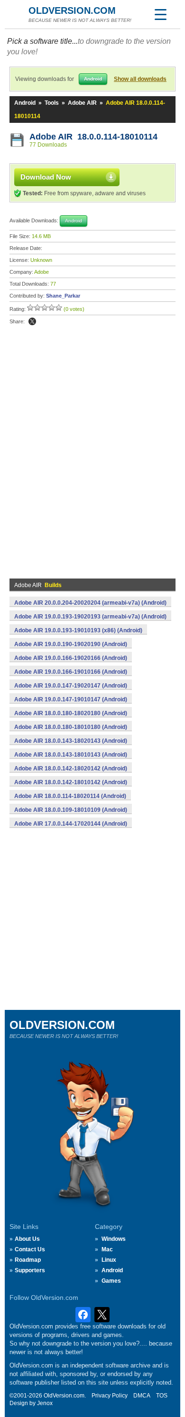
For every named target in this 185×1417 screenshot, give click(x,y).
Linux (109, 1260)
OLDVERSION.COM (72, 10)
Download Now (45, 177)
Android (25, 103)
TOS (161, 1395)
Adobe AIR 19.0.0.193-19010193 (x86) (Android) (78, 630)
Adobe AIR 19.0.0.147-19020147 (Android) (70, 685)
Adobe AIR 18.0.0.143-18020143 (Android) (70, 741)
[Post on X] (32, 321)
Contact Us (30, 1249)
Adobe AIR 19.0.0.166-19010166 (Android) (70, 672)
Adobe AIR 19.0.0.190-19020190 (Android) (70, 644)
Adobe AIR (82, 103)
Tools (52, 103)
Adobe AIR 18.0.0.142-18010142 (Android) (70, 782)
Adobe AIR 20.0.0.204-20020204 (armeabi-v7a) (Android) (90, 602)
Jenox (45, 1403)
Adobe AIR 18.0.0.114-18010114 (93, 136)
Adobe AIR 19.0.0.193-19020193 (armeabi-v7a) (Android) (90, 616)
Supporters (30, 1270)
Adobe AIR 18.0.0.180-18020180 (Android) (70, 713)
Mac (107, 1249)
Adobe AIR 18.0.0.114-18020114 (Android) (70, 796)
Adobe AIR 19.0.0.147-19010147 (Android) (70, 699)
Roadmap (28, 1260)
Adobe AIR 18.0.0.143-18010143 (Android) (70, 754)
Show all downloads (140, 79)
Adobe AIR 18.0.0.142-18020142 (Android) (70, 768)
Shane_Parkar (63, 296)
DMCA (141, 1395)
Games (111, 1280)
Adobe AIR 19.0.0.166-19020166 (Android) (70, 658)
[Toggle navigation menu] (160, 14)
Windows (114, 1239)
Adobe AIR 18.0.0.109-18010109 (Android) (70, 810)
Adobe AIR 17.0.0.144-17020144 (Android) (70, 823)
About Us (27, 1239)
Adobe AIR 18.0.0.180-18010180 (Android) (70, 727)
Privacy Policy (110, 1395)
